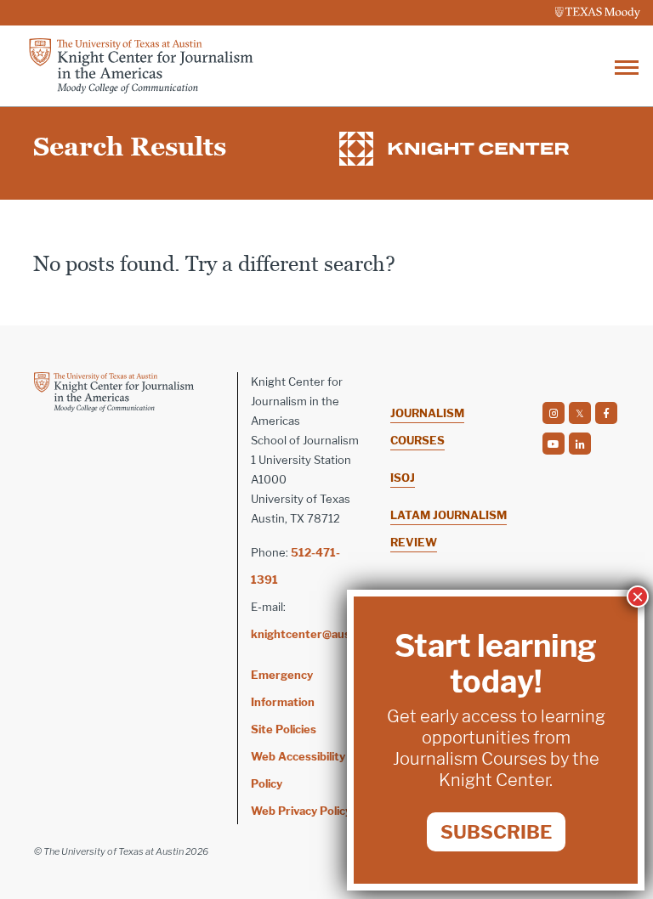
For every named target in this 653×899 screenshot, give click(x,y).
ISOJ (402, 477)
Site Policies (283, 729)
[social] (553, 413)
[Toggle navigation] (626, 66)
